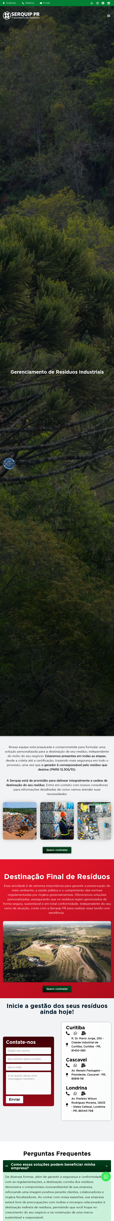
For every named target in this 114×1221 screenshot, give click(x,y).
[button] (108, 15)
